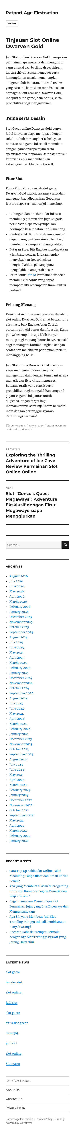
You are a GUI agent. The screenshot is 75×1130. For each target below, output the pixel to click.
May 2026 (16, 591)
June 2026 (16, 586)
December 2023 (20, 739)
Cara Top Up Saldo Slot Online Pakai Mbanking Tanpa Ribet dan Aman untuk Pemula (38, 876)
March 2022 (18, 830)
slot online (13, 992)
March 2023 (18, 785)
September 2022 (21, 815)
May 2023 (16, 774)
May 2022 (16, 820)
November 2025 (21, 622)
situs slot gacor (17, 1023)
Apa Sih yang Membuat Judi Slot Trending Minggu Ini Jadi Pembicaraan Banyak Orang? (37, 922)
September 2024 (21, 693)
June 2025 (16, 647)
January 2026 (19, 612)
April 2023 (16, 780)
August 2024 (18, 698)
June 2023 (16, 769)
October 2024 (19, 688)
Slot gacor (13, 1063)
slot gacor (13, 972)
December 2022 (20, 800)
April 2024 (16, 718)
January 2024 (19, 734)
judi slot (11, 1002)
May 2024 (16, 713)
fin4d (32, 275)
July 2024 (16, 703)
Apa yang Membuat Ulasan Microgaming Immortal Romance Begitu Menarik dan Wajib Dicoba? (38, 891)
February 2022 (19, 836)
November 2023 (20, 744)
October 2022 (19, 810)
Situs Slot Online (56, 425)
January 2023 (18, 795)
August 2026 (18, 576)
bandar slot (14, 982)
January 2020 (19, 841)
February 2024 (19, 729)
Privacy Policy (15, 1107)
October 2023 (19, 749)
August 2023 (18, 759)
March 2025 (18, 662)
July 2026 (16, 581)
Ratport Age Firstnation (32, 12)
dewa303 (12, 1033)
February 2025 (19, 668)
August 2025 (18, 637)
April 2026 (17, 596)
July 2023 (16, 764)
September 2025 (21, 632)
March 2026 (18, 601)
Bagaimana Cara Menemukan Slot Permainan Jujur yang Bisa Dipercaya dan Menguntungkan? (39, 906)
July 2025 (16, 642)
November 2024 (21, 683)
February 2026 (20, 606)
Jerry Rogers (18, 425)
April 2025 (16, 657)
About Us (12, 1090)
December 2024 (20, 678)
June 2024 (16, 708)
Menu (12, 23)
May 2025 (16, 652)
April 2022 (16, 825)
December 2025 (20, 617)
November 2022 (21, 805)
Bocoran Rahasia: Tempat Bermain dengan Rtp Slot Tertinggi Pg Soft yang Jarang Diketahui (37, 937)
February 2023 (19, 790)
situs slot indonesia (20, 429)
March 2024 (18, 724)
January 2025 (19, 673)
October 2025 (19, 627)
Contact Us (14, 1099)
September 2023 (21, 754)
